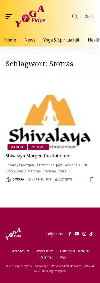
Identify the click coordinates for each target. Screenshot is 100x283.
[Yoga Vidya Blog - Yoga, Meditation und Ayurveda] (30, 16)
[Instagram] (84, 234)
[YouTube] (77, 234)
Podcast (38, 147)
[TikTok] (91, 234)
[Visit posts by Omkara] (8, 179)
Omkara (18, 179)
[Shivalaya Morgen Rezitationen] (50, 121)
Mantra (17, 147)
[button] (10, 16)
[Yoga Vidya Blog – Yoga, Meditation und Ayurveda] (13, 234)
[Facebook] (69, 234)
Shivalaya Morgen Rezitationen (38, 155)
